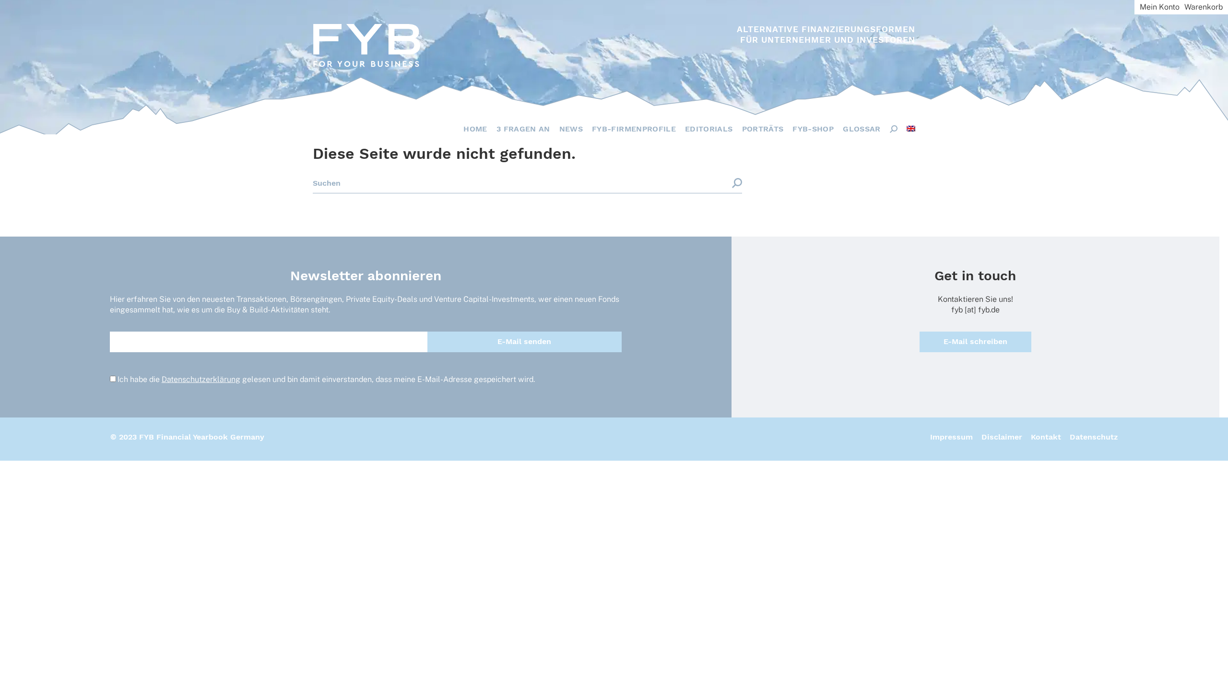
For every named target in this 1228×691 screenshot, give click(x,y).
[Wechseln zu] (911, 128)
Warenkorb (1203, 7)
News (571, 128)
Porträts (763, 128)
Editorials (709, 128)
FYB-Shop (813, 128)
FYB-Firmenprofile (634, 128)
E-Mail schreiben (975, 341)
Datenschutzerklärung (201, 379)
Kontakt (1046, 436)
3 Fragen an (523, 128)
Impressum (951, 436)
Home (475, 128)
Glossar (861, 128)
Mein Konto (1160, 7)
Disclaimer (1001, 436)
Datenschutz (1094, 436)
